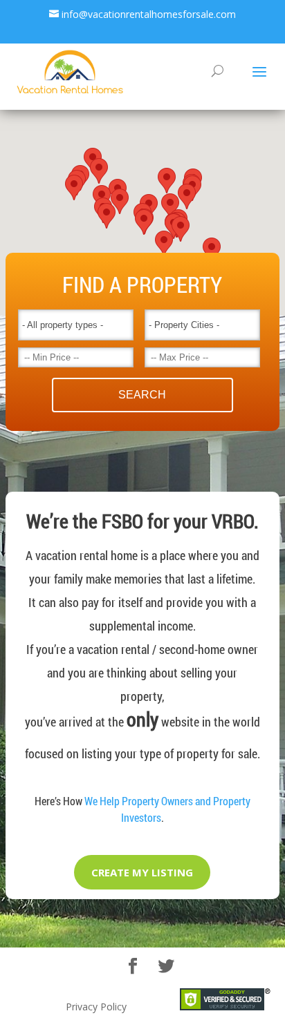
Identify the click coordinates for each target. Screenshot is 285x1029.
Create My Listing (142, 872)
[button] (143, 222)
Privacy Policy (96, 1006)
